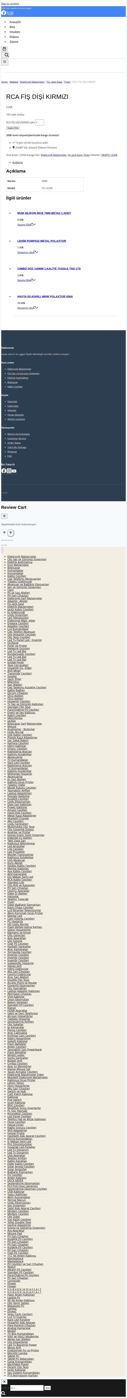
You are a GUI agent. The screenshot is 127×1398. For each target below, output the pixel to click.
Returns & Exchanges (18, 433)
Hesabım (15, 31)
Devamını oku (25, 252)
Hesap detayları (15, 414)
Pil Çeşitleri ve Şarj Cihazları (25, 1264)
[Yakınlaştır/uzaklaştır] (12, 540)
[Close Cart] (4, 516)
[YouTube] (14, 472)
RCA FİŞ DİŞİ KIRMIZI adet (20, 122)
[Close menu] (2, 550)
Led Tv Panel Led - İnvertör (24, 640)
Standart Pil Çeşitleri (20, 1005)
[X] (8, 14)
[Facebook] (3, 14)
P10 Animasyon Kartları (22, 1375)
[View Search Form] (5, 55)
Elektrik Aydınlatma (17, 377)
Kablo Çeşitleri (15, 386)
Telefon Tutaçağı (18, 899)
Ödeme (14, 41)
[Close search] (4, 1381)
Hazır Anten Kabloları (21, 1294)
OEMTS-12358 (109, 155)
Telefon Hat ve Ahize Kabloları (26, 1119)
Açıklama (17, 162)
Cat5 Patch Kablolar (20, 1094)
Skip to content (10, 3)
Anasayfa (15, 22)
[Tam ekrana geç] (8, 540)
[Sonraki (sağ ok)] (5, 545)
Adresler (11, 410)
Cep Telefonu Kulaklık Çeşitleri (26, 687)
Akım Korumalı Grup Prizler (25, 913)
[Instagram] (11, 14)
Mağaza (14, 36)
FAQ (9, 456)
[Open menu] (4, 62)
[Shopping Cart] (4, 49)
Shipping (12, 451)
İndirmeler (13, 405)
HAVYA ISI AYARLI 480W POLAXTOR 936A (45, 296)
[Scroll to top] (4, 533)
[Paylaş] (5, 540)
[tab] (66, 162)
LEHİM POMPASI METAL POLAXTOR (41, 240)
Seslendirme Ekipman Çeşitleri (27, 1189)
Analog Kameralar (19, 1328)
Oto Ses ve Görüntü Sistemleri (23, 373)
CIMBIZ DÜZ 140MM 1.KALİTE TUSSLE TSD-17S (49, 268)
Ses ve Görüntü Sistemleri (24, 587)
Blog (12, 26)
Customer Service (16, 438)
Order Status (14, 442)
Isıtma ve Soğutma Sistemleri (26, 1228)
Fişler (87, 155)
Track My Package (16, 447)
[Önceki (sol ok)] (2, 545)
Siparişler (12, 401)
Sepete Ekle (12, 128)
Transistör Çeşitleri (19, 673)
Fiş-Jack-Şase (75, 155)
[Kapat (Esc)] (2, 540)
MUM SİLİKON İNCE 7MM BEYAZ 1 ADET (44, 213)
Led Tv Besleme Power (22, 1345)
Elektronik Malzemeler (54, 155)
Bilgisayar (12, 382)
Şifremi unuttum (16, 419)
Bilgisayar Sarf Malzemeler (24, 723)
